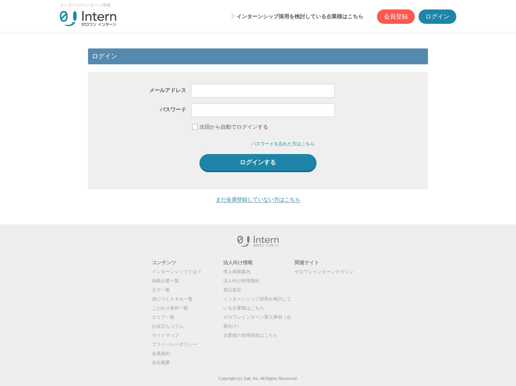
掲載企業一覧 (165, 280)
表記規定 (232, 290)
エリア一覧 (163, 317)
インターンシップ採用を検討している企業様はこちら (299, 16)
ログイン (437, 16)
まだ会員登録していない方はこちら (258, 199)
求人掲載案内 (236, 271)
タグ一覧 (161, 290)
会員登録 (396, 16)
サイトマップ (165, 335)
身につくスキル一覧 (172, 299)
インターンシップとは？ (177, 271)
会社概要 (161, 362)
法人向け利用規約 (241, 280)
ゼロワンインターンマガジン (324, 271)
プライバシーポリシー (174, 344)
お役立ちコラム (168, 326)
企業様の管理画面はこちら (250, 335)
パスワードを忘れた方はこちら (283, 143)
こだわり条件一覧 (170, 308)
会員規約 (161, 353)
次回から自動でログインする (233, 126)
